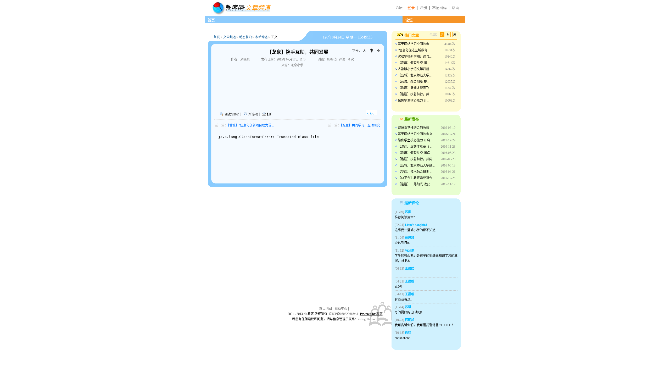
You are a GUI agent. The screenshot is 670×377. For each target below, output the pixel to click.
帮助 (455, 8)
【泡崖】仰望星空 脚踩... (415, 153)
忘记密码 (439, 8)
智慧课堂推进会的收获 (413, 128)
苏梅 (408, 212)
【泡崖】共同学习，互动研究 (360, 125)
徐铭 (408, 333)
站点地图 (325, 309)
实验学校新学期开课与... (415, 56)
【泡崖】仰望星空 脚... (413, 63)
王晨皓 (409, 268)
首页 (211, 20)
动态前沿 (245, 37)
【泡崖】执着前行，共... (415, 94)
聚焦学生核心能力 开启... (415, 140)
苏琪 (408, 307)
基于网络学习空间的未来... (416, 134)
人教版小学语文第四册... (415, 69)
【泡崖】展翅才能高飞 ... (415, 146)
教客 (379, 314)
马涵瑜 (409, 250)
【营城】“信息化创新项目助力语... (251, 125)
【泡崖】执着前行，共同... (416, 159)
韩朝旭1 (410, 320)
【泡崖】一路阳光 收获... (415, 184)
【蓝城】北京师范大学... (415, 75)
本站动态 (261, 37)
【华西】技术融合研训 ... (415, 172)
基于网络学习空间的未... (415, 44)
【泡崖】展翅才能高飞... (415, 88)
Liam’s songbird (416, 225)
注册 (423, 8)
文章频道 (229, 37)
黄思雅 (409, 238)
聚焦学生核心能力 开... (413, 100)
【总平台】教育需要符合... (416, 178)
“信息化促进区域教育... (414, 50)
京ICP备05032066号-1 (343, 314)
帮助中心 (341, 309)
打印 (269, 114)
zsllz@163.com (367, 319)
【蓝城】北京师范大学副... (416, 165)
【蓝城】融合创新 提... (413, 82)
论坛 (399, 8)
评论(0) (253, 114)
